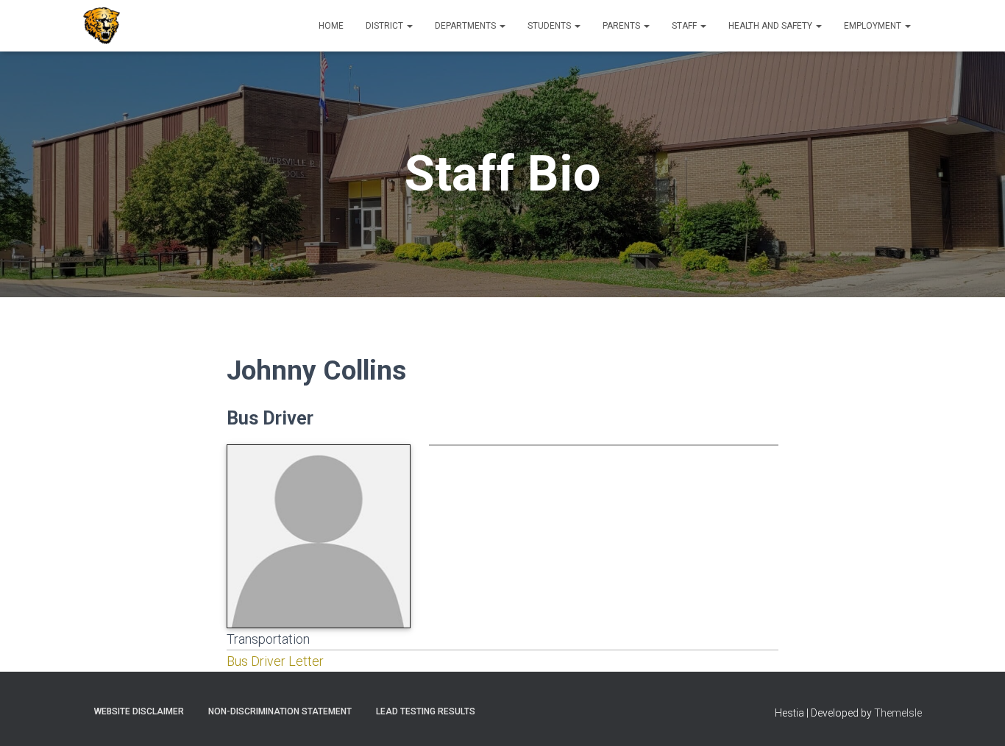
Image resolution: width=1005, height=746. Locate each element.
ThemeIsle (898, 713)
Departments (466, 26)
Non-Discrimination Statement (280, 711)
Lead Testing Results (425, 711)
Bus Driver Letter (275, 661)
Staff (685, 26)
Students (550, 26)
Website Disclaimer (139, 711)
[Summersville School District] (101, 25)
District (385, 26)
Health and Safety (771, 26)
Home (331, 26)
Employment (873, 26)
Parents (622, 26)
